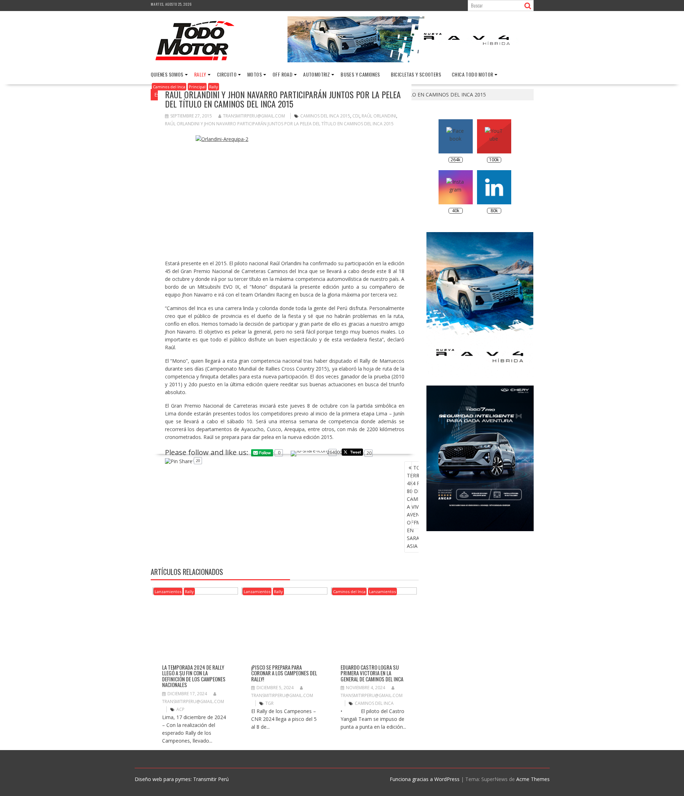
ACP (180, 709)
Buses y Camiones (360, 74)
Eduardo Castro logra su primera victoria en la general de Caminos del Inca (372, 673)
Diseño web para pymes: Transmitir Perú (182, 779)
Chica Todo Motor (472, 74)
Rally (200, 74)
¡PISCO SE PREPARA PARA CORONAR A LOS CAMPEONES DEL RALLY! (284, 673)
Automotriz (316, 74)
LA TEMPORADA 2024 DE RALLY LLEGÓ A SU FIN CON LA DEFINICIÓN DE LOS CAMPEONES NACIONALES (194, 676)
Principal (197, 86)
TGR (269, 703)
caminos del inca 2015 (325, 116)
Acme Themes (533, 779)
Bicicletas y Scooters (416, 74)
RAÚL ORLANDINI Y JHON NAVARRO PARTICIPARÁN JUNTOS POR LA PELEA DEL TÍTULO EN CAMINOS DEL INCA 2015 (279, 124)
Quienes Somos (167, 74)
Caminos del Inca (169, 86)
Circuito (227, 74)
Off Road (282, 74)
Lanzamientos (168, 591)
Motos (254, 74)
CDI (355, 116)
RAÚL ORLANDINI (379, 116)
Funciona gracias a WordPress (425, 779)
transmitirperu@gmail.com (254, 116)
